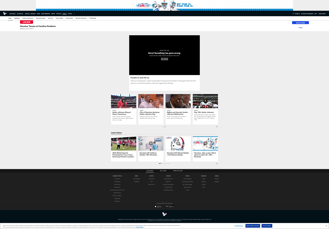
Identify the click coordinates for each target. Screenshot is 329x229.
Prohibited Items (168, 187)
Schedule (204, 181)
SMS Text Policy (117, 192)
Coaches (204, 184)
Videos (217, 176)
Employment (117, 181)
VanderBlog (136, 181)
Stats (203, 187)
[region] (164, 226)
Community (151, 178)
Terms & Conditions (117, 195)
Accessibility (117, 198)
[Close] (300, 27)
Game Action (151, 184)
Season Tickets (187, 187)
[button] (164, 59)
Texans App (117, 201)
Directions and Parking (168, 184)
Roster (203, 178)
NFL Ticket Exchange (187, 184)
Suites (187, 190)
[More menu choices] (74, 13)
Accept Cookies (267, 225)
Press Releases (136, 178)
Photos (151, 176)
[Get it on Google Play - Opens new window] (170, 207)
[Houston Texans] (164, 214)
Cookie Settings (238, 225)
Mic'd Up (217, 178)
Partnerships (117, 187)
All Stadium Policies (168, 190)
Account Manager (187, 178)
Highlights (216, 181)
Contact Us (117, 178)
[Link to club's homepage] (5, 13)
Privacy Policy (117, 184)
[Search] (293, 13)
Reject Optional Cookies (252, 225)
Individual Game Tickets (187, 181)
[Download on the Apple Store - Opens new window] (158, 206)
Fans (151, 181)
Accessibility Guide (168, 178)
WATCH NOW (300, 23)
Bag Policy (168, 181)
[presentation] (217, 127)
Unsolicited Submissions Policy (117, 190)
